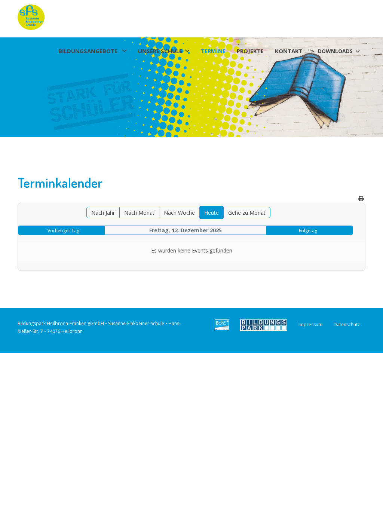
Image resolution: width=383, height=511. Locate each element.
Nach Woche (179, 212)
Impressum (310, 324)
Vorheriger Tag (63, 230)
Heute (211, 212)
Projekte (250, 51)
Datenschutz (347, 324)
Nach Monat (139, 212)
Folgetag (308, 230)
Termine (213, 51)
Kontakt (289, 51)
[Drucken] (361, 198)
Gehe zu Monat (247, 212)
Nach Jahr (103, 212)
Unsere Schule (160, 51)
